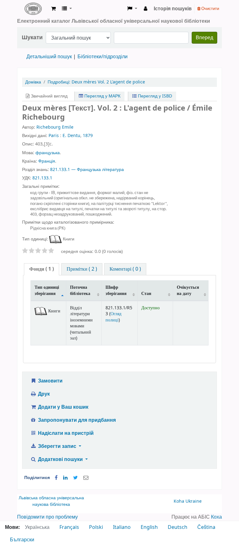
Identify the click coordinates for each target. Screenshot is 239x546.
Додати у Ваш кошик (62, 407)
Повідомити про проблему (47, 517)
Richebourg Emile (54, 127)
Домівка (33, 82)
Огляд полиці (113, 317)
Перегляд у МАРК (101, 96)
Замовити (50, 381)
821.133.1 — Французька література (87, 169)
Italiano (122, 527)
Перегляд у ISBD (154, 96)
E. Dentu (71, 135)
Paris (54, 135)
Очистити (209, 9)
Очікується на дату (188, 290)
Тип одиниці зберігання (47, 290)
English (149, 527)
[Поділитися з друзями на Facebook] (56, 477)
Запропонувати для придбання (76, 420)
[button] (53, 8)
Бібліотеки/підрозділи (102, 56)
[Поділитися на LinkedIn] (65, 477)
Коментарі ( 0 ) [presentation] (125, 269)
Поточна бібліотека (80, 290)
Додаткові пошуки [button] (60, 459)
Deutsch (177, 527)
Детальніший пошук (49, 56)
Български (22, 540)
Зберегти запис (57, 446)
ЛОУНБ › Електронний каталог (33, 8)
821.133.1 (42, 178)
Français (69, 527)
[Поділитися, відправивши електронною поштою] (86, 477)
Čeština (206, 527)
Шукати (32, 37)
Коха (216, 517)
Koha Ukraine (188, 501)
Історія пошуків (173, 8)
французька (47, 153)
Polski (96, 527)
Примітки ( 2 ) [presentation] (82, 269)
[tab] (41, 269)
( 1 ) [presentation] (41, 269)
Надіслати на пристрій (65, 433)
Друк (43, 394)
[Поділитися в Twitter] (75, 477)
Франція (46, 161)
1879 (88, 135)
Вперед (204, 37)
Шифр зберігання (116, 290)
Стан (146, 293)
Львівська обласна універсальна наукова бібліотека (51, 501)
